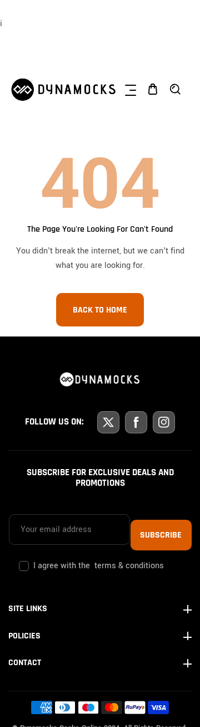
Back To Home (100, 310)
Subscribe (161, 535)
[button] (130, 89)
